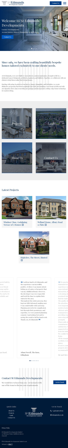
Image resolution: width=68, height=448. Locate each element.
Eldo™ (10, 444)
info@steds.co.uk (57, 415)
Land (11, 415)
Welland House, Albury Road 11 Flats (50, 223)
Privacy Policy (6, 428)
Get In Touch (60, 382)
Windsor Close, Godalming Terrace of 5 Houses (15, 223)
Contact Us (55, 3)
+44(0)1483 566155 (57, 411)
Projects (11, 413)
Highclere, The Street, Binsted (34, 257)
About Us (11, 411)
